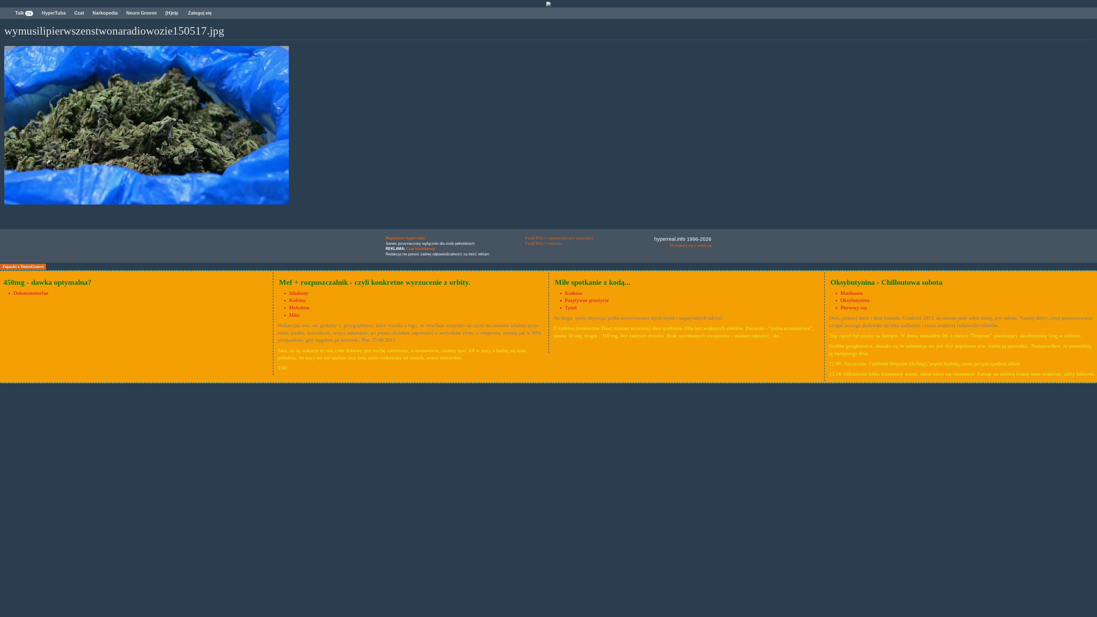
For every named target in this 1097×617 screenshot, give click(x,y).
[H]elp (171, 13)
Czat (79, 13)
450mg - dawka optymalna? (47, 282)
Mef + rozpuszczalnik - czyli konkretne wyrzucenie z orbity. (375, 282)
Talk (23, 13)
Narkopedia (105, 13)
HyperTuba (54, 13)
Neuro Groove (141, 13)
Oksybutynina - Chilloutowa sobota (886, 282)
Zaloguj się (199, 13)
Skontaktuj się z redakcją (690, 245)
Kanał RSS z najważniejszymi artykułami (559, 238)
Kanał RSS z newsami (543, 243)
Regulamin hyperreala (405, 238)
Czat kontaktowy (420, 249)
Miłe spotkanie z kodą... (592, 282)
